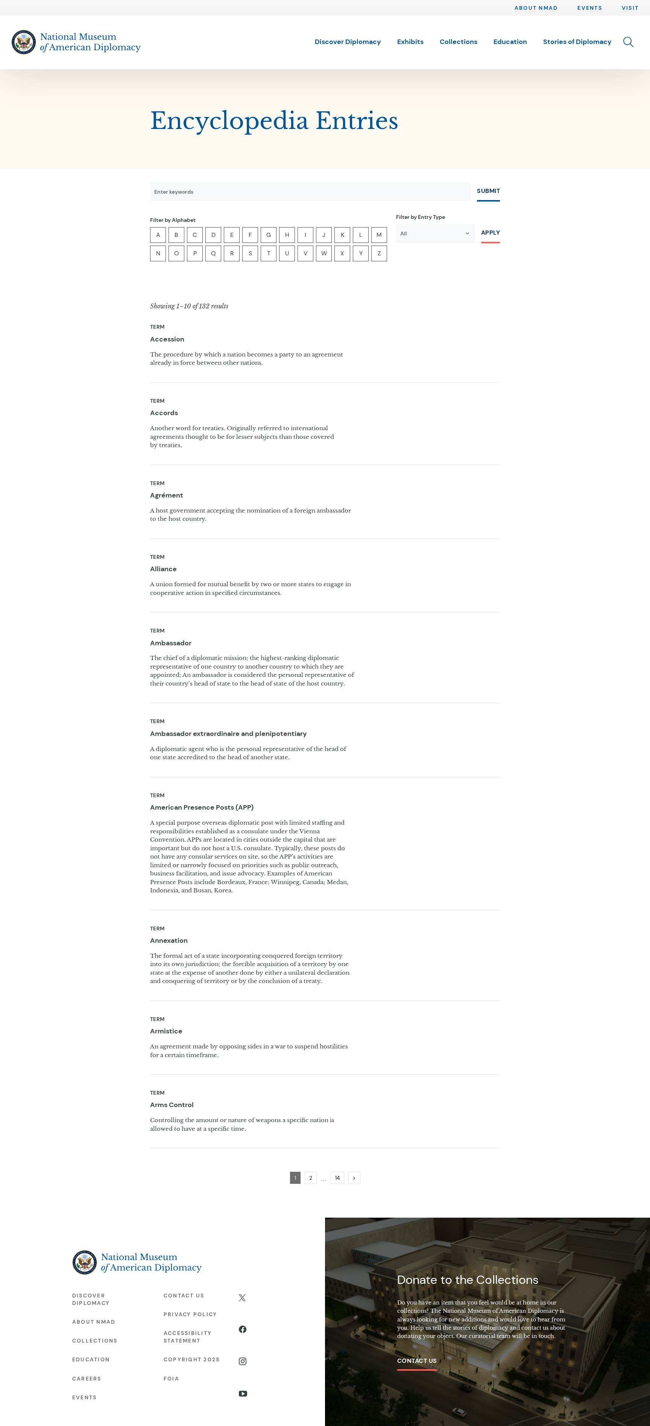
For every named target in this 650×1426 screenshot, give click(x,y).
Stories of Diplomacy (577, 42)
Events (589, 8)
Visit (630, 8)
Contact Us (417, 1361)
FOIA (171, 1378)
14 (339, 1177)
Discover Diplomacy (348, 42)
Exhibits (410, 42)
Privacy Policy (190, 1314)
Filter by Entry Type (420, 217)
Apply (490, 233)
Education (510, 42)
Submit (488, 191)
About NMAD (536, 8)
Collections (458, 42)
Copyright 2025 (192, 1359)
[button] (628, 42)
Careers (87, 1378)
